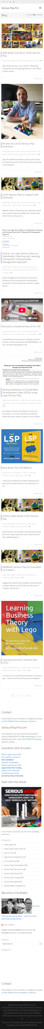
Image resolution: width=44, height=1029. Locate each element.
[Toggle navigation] (40, 8)
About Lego (8, 845)
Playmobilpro (32, 334)
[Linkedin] (10, 1)
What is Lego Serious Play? (11, 754)
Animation (5, 527)
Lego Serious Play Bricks (13, 857)
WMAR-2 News (27, 205)
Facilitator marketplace (9, 762)
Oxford (24, 670)
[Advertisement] (16, 965)
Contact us (32, 721)
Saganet (33, 154)
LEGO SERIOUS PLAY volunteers (15, 721)
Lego (19, 670)
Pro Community (10, 861)
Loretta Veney (16, 205)
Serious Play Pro (10, 7)
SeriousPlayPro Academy (13, 886)
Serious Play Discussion (30, 61)
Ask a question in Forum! (10, 757)
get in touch (33, 1015)
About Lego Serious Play (13, 849)
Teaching (5, 272)
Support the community (10, 770)
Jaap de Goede (12, 154)
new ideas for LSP (21, 334)
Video (25, 527)
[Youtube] (13, 1)
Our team (30, 15)
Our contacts (38, 15)
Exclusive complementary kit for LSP (21, 326)
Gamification (6, 270)
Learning (15, 270)
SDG (16, 403)
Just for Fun (8, 853)
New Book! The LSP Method (16, 467)
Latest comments (8, 925)
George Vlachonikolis (9, 670)
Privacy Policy (18, 1022)
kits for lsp (10, 334)
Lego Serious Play (24, 154)
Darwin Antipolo (14, 578)
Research (34, 270)
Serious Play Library (33, 668)
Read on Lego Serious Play (11, 765)
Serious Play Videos (29, 524)
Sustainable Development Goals (30, 403)
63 (27, 695)
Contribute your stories (10, 773)
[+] (22, 35)
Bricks (4, 334)
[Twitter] (3, 1)
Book (12, 475)
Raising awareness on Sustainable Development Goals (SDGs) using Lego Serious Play (20, 392)
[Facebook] (6, 1)
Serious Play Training (12, 877)
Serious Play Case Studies (13, 865)
